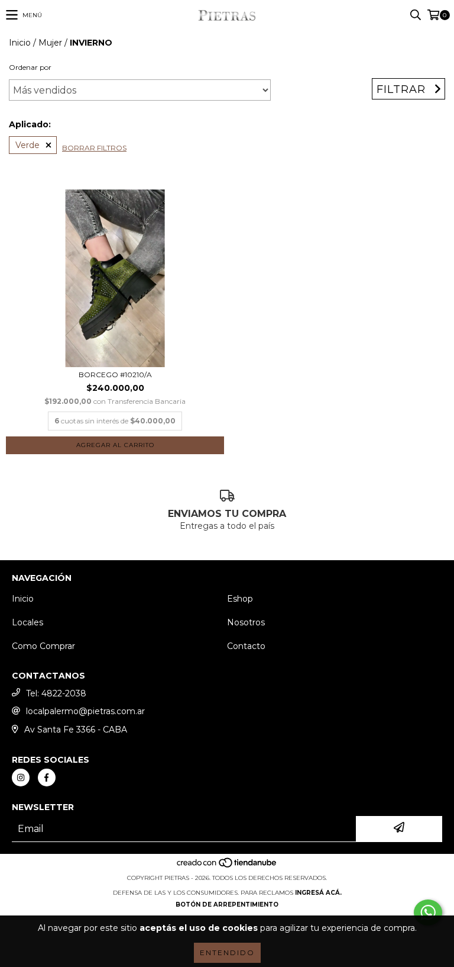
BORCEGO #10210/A (115, 374)
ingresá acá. (318, 893)
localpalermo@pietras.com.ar (85, 711)
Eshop (240, 598)
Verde (27, 145)
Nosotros (246, 622)
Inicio (20, 42)
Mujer (50, 42)
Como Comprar (43, 646)
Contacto (246, 646)
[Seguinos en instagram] (21, 777)
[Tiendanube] (227, 866)
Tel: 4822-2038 (56, 693)
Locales (27, 622)
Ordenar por (30, 67)
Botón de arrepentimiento (227, 904)
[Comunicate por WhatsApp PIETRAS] (428, 912)
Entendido (227, 952)
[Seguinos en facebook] (47, 777)
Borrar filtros (94, 147)
